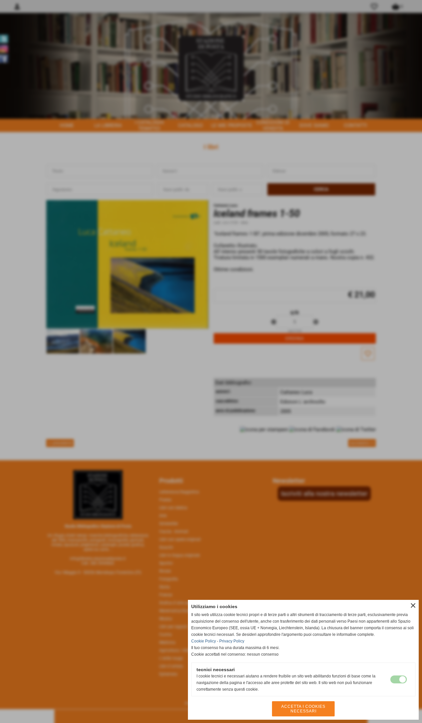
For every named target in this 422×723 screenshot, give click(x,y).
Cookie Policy (203, 641)
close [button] (413, 605)
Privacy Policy (231, 641)
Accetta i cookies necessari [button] (303, 708)
